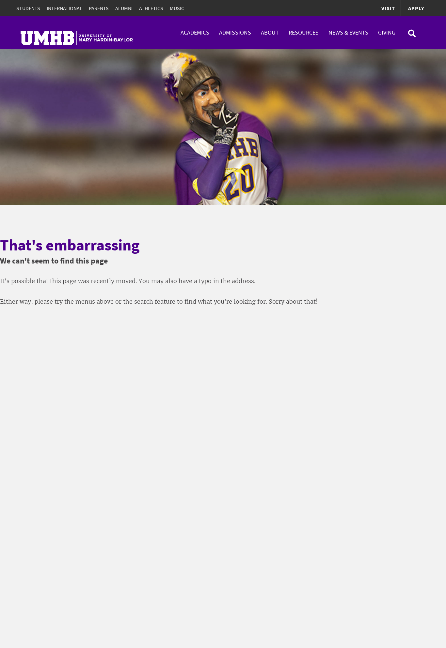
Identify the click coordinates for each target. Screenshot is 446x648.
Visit (388, 8)
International (64, 8)
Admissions (235, 32)
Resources (304, 32)
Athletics (151, 8)
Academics (195, 32)
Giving (386, 32)
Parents (99, 8)
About (270, 32)
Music (177, 8)
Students (28, 8)
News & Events (348, 32)
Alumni (124, 8)
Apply (416, 8)
